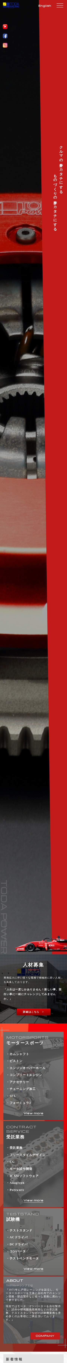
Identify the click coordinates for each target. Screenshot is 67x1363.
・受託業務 (14, 1147)
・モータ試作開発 (19, 1168)
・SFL (11, 1095)
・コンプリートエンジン (24, 1074)
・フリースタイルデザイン (26, 1154)
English (45, 5)
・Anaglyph (15, 1182)
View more (33, 1113)
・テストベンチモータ (22, 1258)
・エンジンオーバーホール (26, 1068)
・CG (10, 1161)
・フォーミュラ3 (18, 1102)
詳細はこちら (31, 1011)
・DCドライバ (17, 1244)
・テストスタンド (19, 1230)
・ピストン (14, 1060)
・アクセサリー (17, 1082)
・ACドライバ (17, 1237)
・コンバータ (16, 1251)
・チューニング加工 (21, 1088)
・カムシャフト (17, 1054)
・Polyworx (15, 1189)
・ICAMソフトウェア (22, 1175)
